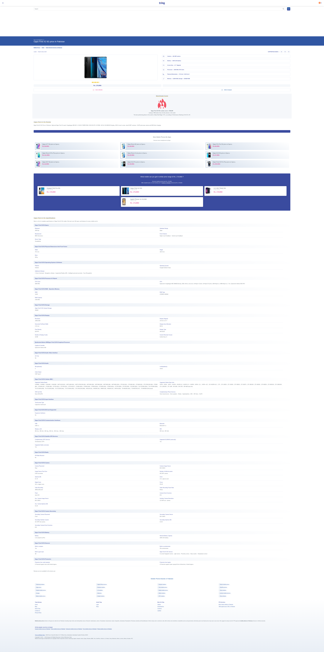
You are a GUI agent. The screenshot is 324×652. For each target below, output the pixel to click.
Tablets (159, 604)
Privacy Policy (38, 612)
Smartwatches (160, 606)
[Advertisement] (162, 23)
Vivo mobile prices (163, 587)
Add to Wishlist (99, 89)
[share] (2, 3)
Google (38, 593)
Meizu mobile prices (40, 596)
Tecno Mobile (223, 596)
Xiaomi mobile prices (41, 590)
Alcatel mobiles (100, 596)
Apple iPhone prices (102, 584)
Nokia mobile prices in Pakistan (104, 629)
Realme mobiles (101, 587)
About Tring (37, 608)
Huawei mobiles (162, 584)
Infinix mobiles (162, 593)
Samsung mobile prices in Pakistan (74, 629)
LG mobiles (100, 590)
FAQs (97, 606)
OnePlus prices (223, 587)
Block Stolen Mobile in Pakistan (226, 604)
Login (97, 604)
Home (36, 604)
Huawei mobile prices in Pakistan (42, 629)
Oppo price (38, 587)
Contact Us (37, 610)
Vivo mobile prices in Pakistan (90, 629)
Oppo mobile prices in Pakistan (58, 629)
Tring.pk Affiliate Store (40, 635)
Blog (36, 606)
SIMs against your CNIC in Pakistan (227, 606)
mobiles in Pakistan (166, 182)
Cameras (159, 608)
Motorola (99, 593)
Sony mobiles (223, 590)
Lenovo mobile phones (225, 593)
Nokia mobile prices (163, 590)
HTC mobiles (162, 596)
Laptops (159, 610)
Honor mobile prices (224, 584)
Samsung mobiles (40, 584)
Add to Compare (228, 89)
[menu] (321, 3)
